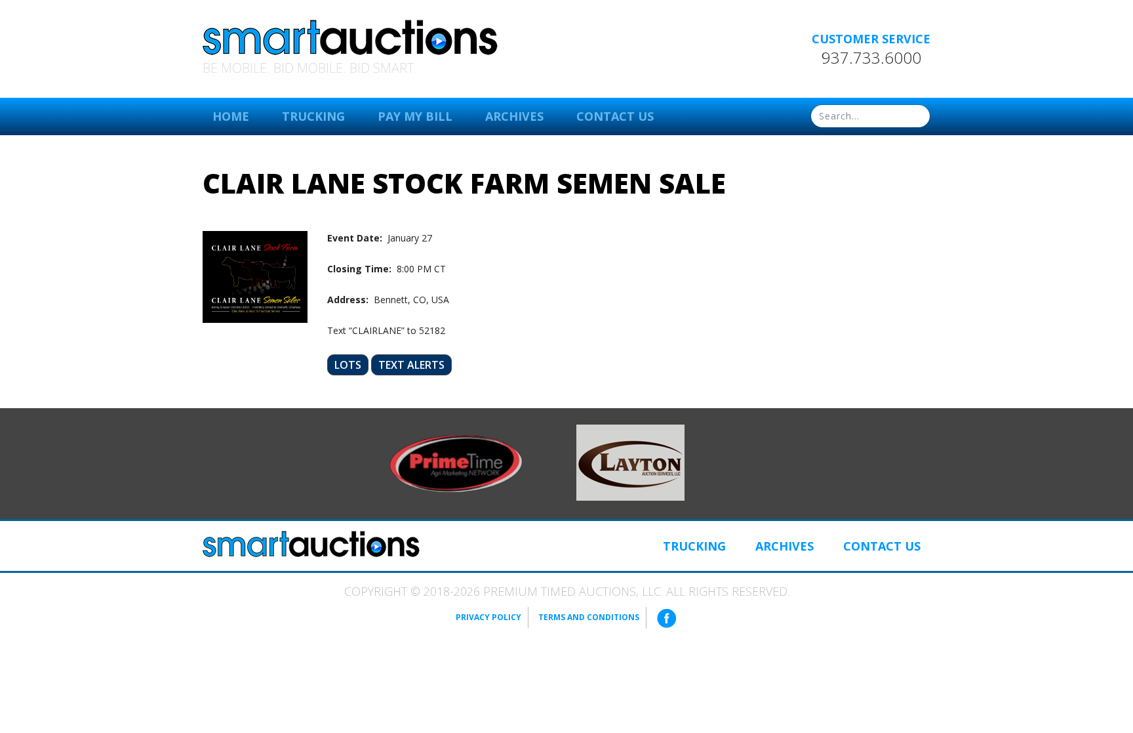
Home (230, 116)
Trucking (313, 116)
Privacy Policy (488, 617)
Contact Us (615, 116)
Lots (347, 365)
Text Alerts (411, 365)
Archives (514, 116)
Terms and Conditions (588, 617)
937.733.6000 (871, 58)
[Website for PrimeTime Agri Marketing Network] (456, 462)
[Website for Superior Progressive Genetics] (630, 461)
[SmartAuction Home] (311, 544)
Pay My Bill (415, 116)
